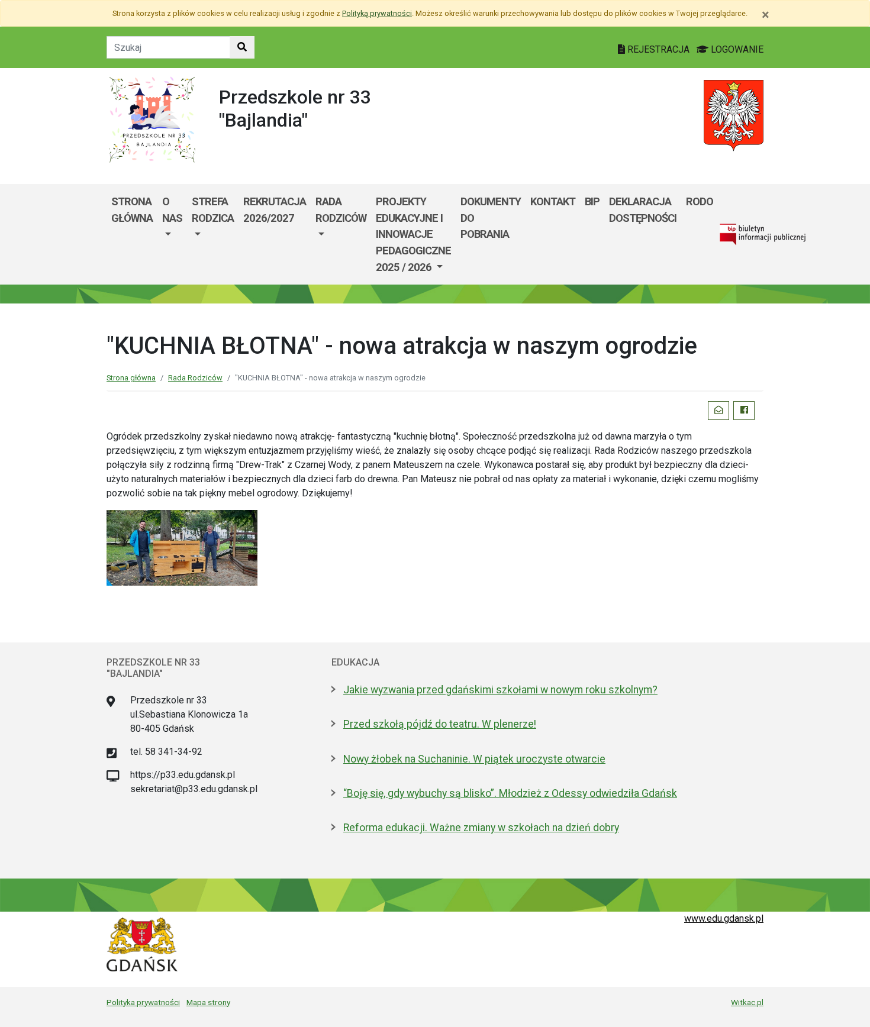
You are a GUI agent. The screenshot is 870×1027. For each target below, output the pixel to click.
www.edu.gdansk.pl (723, 918)
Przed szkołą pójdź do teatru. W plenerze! (439, 724)
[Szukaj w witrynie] (242, 47)
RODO (699, 201)
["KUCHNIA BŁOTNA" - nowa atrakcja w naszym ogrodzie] (182, 547)
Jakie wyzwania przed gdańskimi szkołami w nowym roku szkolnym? (500, 690)
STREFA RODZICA (213, 209)
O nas (172, 209)
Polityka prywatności (143, 1002)
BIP (592, 201)
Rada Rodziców (340, 209)
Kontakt (552, 201)
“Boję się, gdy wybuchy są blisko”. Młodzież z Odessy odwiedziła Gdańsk (510, 793)
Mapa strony (208, 1002)
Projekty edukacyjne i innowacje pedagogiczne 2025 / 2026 (413, 234)
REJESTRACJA (658, 49)
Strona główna (132, 209)
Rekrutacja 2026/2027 (274, 209)
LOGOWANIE (735, 49)
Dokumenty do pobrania (490, 217)
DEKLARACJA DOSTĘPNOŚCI (642, 209)
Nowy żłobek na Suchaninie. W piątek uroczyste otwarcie (474, 759)
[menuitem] (172, 234)
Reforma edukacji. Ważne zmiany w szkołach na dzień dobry (481, 828)
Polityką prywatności (377, 13)
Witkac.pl (747, 1002)
